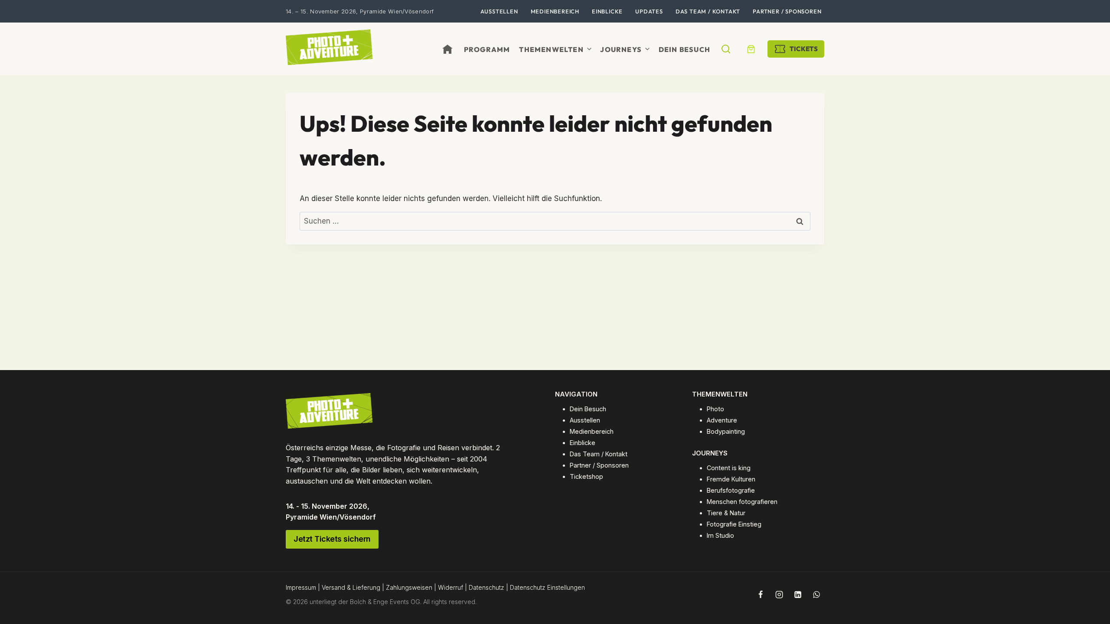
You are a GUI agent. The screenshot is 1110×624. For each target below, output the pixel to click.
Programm (487, 49)
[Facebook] (760, 594)
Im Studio (720, 535)
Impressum (301, 587)
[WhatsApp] (816, 594)
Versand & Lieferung (351, 587)
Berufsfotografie (731, 490)
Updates (649, 11)
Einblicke (607, 11)
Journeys (621, 49)
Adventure (722, 420)
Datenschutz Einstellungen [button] (547, 587)
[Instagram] (779, 594)
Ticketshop (586, 476)
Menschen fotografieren (742, 501)
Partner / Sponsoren (787, 11)
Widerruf (450, 587)
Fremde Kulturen (731, 479)
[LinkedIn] (798, 594)
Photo (715, 409)
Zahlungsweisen (409, 587)
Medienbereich (555, 11)
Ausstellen (499, 11)
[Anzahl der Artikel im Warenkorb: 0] (751, 49)
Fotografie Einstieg (734, 524)
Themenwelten (551, 49)
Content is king (729, 467)
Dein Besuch (684, 49)
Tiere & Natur (726, 513)
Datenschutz (486, 587)
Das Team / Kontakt (708, 11)
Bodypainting (726, 431)
